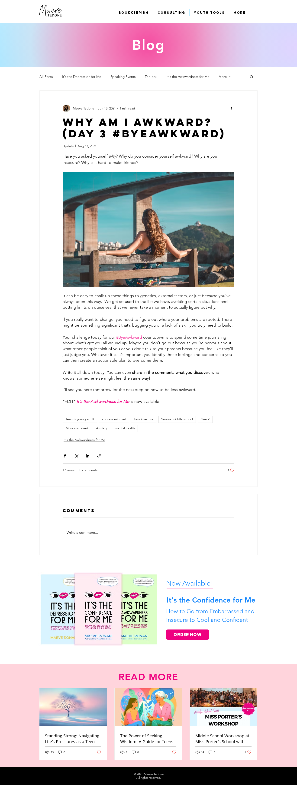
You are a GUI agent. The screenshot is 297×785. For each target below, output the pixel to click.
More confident (77, 428)
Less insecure (143, 419)
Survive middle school (177, 419)
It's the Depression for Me (81, 76)
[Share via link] (99, 456)
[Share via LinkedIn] (87, 456)
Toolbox (151, 76)
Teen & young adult (80, 419)
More (223, 76)
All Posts (46, 76)
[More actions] (231, 108)
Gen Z (205, 419)
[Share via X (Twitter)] (76, 456)
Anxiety (101, 428)
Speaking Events (123, 76)
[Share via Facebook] (65, 456)
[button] (251, 76)
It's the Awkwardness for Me (188, 76)
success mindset (114, 419)
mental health (125, 428)
